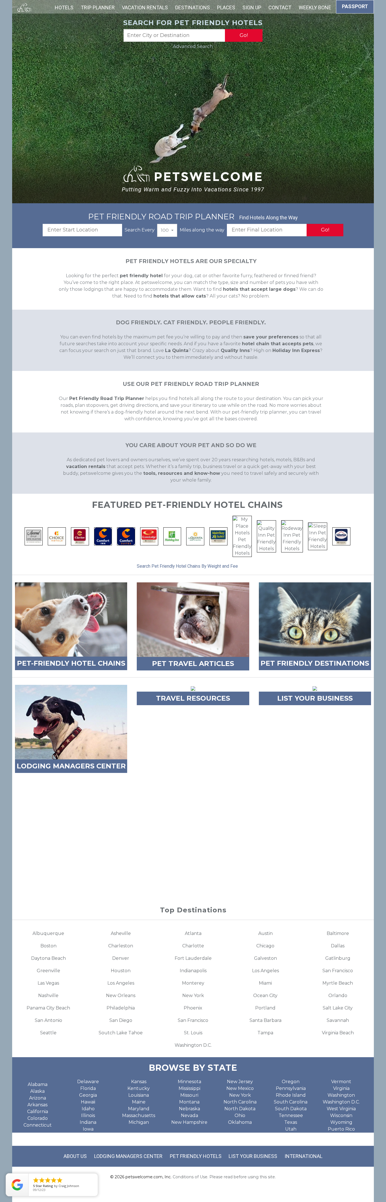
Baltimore (338, 933)
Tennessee (291, 1115)
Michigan (139, 1122)
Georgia (88, 1095)
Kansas (138, 1081)
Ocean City (265, 995)
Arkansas (37, 1104)
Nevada (189, 1115)
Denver (120, 958)
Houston (121, 970)
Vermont (341, 1081)
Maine (139, 1102)
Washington (341, 1095)
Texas (290, 1122)
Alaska (37, 1091)
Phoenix (193, 1008)
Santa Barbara (265, 1020)
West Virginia (341, 1108)
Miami (265, 983)
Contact (279, 7)
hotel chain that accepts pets (277, 343)
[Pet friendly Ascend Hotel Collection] (34, 536)
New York (193, 995)
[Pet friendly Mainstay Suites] (218, 536)
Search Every (140, 230)
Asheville (121, 933)
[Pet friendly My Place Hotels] (242, 536)
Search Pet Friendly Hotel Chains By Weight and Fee (187, 566)
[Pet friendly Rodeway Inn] (292, 536)
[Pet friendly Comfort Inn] (103, 536)
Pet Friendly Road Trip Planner (106, 398)
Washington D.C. (193, 1045)
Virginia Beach (338, 1032)
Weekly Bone (315, 7)
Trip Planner (98, 7)
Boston (48, 946)
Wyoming (341, 1122)
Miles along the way (202, 230)
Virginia (341, 1088)
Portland (265, 1008)
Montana (189, 1102)
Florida (88, 1088)
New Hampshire (189, 1122)
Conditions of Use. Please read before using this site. (224, 1176)
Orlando (337, 995)
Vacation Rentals (145, 7)
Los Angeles (265, 970)
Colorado (37, 1118)
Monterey (193, 983)
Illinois (88, 1115)
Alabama (37, 1084)
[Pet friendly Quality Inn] (266, 536)
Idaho (88, 1108)
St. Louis (193, 1032)
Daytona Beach (48, 958)
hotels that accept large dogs (259, 289)
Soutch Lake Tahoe (121, 1032)
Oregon (291, 1081)
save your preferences (270, 337)
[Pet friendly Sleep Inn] (317, 536)
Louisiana (138, 1095)
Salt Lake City (338, 1008)
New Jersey (240, 1081)
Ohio (240, 1115)
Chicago (265, 946)
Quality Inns (235, 350)
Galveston (265, 958)
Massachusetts (138, 1115)
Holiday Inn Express (296, 350)
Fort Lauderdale (193, 958)
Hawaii (88, 1102)
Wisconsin (341, 1115)
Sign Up (251, 7)
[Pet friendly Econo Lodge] (149, 536)
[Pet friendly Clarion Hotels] (80, 536)
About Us (75, 1156)
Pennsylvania (291, 1088)
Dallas (337, 946)
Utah (290, 1129)
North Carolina (240, 1102)
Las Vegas (48, 983)
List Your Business (253, 1156)
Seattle (48, 1032)
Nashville (48, 995)
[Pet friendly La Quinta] (195, 536)
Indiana (88, 1122)
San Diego (120, 1020)
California (37, 1111)
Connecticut (37, 1125)
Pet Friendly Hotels (196, 1156)
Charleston (120, 946)
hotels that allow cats (179, 296)
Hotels (64, 7)
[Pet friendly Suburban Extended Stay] (341, 536)
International (303, 1156)
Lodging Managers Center (128, 1156)
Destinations (192, 7)
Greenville (48, 970)
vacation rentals (85, 466)
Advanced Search (193, 46)
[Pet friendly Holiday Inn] (172, 536)
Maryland (138, 1108)
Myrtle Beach (337, 983)
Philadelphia (121, 1008)
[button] (167, 230)
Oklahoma (240, 1122)
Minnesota (189, 1081)
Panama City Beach (48, 1008)
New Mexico (240, 1088)
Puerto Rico (341, 1129)
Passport (355, 6)
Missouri (189, 1095)
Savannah (338, 1020)
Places (226, 7)
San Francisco (337, 970)
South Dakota (291, 1108)
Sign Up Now (193, 870)
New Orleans (120, 995)
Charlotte (193, 946)
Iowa (88, 1129)
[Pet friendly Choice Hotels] (57, 536)
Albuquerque (48, 933)
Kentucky (138, 1088)
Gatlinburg (337, 958)
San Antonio (48, 1020)
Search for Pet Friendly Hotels (193, 23)
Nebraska (189, 1108)
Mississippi (189, 1088)
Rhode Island (291, 1095)
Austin (265, 933)
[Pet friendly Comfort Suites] (126, 536)
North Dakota (239, 1108)
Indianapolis (193, 970)
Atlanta (193, 933)
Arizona (37, 1098)
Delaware (88, 1081)
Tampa (265, 1032)
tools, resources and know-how (181, 473)
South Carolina (290, 1102)
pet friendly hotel (141, 275)
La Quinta (176, 350)
